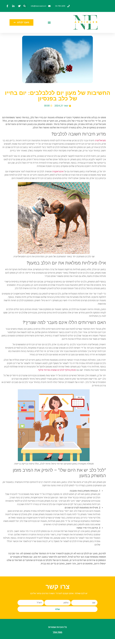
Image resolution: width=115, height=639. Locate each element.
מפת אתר (57, 632)
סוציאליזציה (100, 140)
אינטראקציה (58, 171)
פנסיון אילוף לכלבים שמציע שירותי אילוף (57, 370)
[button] (24, 6)
